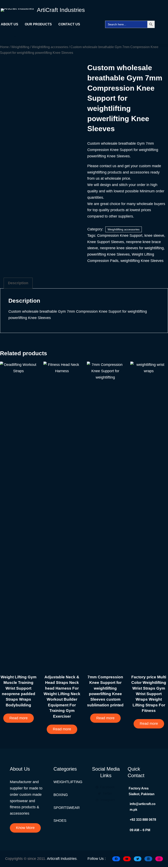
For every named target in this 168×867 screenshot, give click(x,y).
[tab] (18, 283)
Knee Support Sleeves (105, 242)
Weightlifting (20, 47)
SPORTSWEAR (66, 808)
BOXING (60, 795)
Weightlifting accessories (50, 47)
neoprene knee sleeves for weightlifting (132, 248)
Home (4, 47)
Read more (18, 718)
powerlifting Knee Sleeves (108, 254)
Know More (25, 828)
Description (18, 283)
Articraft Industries (62, 859)
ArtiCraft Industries (61, 10)
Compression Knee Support (119, 235)
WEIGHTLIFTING (67, 782)
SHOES (59, 821)
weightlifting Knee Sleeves (141, 261)
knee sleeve (154, 235)
